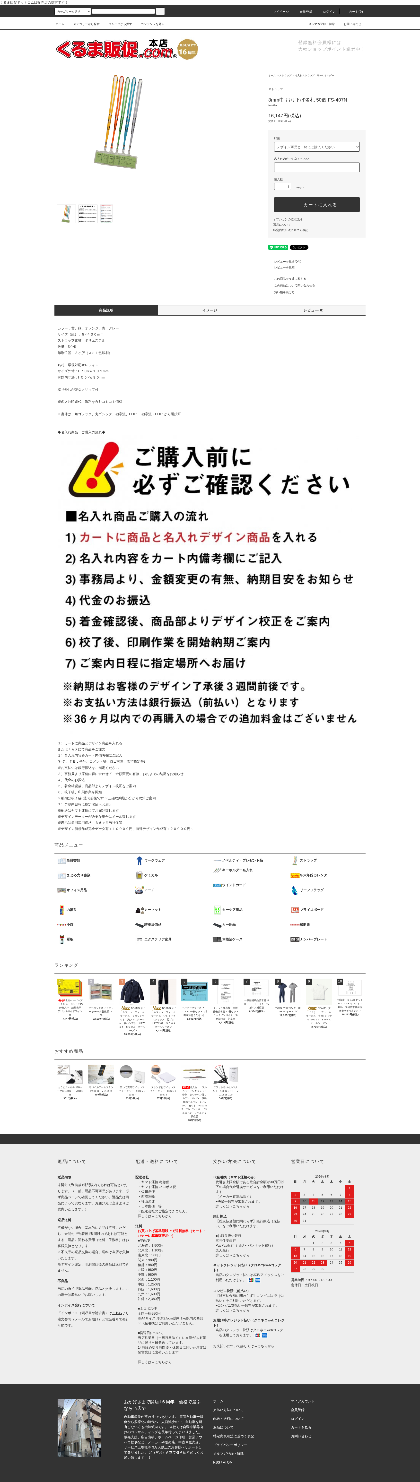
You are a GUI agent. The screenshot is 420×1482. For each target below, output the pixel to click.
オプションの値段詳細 (287, 219)
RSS (216, 1462)
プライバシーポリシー (230, 1445)
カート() (356, 11)
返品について (282, 224)
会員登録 (306, 11)
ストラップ (285, 75)
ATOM (228, 1462)
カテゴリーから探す (86, 24)
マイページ (281, 11)
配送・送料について (228, 1419)
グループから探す (120, 24)
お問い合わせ (352, 24)
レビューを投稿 (284, 267)
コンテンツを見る (152, 24)
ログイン (329, 11)
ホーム (60, 24)
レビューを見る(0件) (287, 261)
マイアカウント (303, 1401)
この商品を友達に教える (290, 278)
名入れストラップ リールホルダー (314, 75)
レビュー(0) (314, 310)
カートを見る (301, 1427)
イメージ (210, 310)
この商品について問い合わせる (294, 285)
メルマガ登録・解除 (321, 24)
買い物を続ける (284, 292)
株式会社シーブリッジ (169, 1457)
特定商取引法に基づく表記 (290, 230)
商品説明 (106, 310)
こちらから (163, 1216)
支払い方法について (228, 1410)
